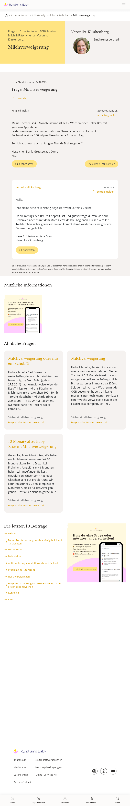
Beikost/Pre (14, 556)
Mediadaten (20, 767)
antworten (29, 250)
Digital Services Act (46, 774)
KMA (10, 599)
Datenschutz (21, 774)
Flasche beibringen (19, 576)
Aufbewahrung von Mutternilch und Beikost (33, 563)
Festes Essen (15, 549)
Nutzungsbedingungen (48, 767)
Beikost (12, 533)
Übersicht (21, 98)
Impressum (20, 759)
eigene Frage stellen (103, 163)
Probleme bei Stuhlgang (21, 569)
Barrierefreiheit (22, 782)
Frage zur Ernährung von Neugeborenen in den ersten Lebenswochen (35, 585)
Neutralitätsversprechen (48, 759)
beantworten (26, 163)
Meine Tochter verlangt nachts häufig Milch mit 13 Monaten (35, 542)
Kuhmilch (13, 592)
